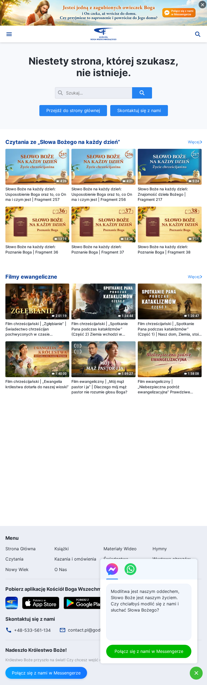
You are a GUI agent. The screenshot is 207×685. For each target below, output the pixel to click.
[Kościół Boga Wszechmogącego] (103, 34)
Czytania (14, 559)
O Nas (60, 569)
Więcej (193, 142)
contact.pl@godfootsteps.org (98, 630)
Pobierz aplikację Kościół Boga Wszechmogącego (63, 589)
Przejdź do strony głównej (73, 110)
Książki (61, 548)
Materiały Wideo (120, 548)
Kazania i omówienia (75, 559)
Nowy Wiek (17, 569)
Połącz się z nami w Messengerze (46, 673)
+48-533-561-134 (32, 630)
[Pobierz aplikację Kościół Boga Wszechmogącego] (11, 602)
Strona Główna (20, 548)
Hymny (160, 548)
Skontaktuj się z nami (139, 110)
